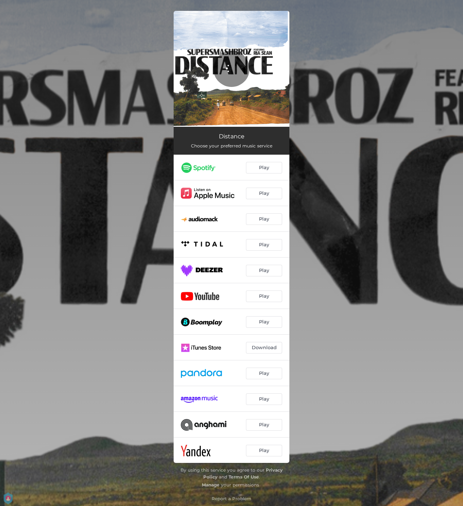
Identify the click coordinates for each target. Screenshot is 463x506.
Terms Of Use (244, 477)
